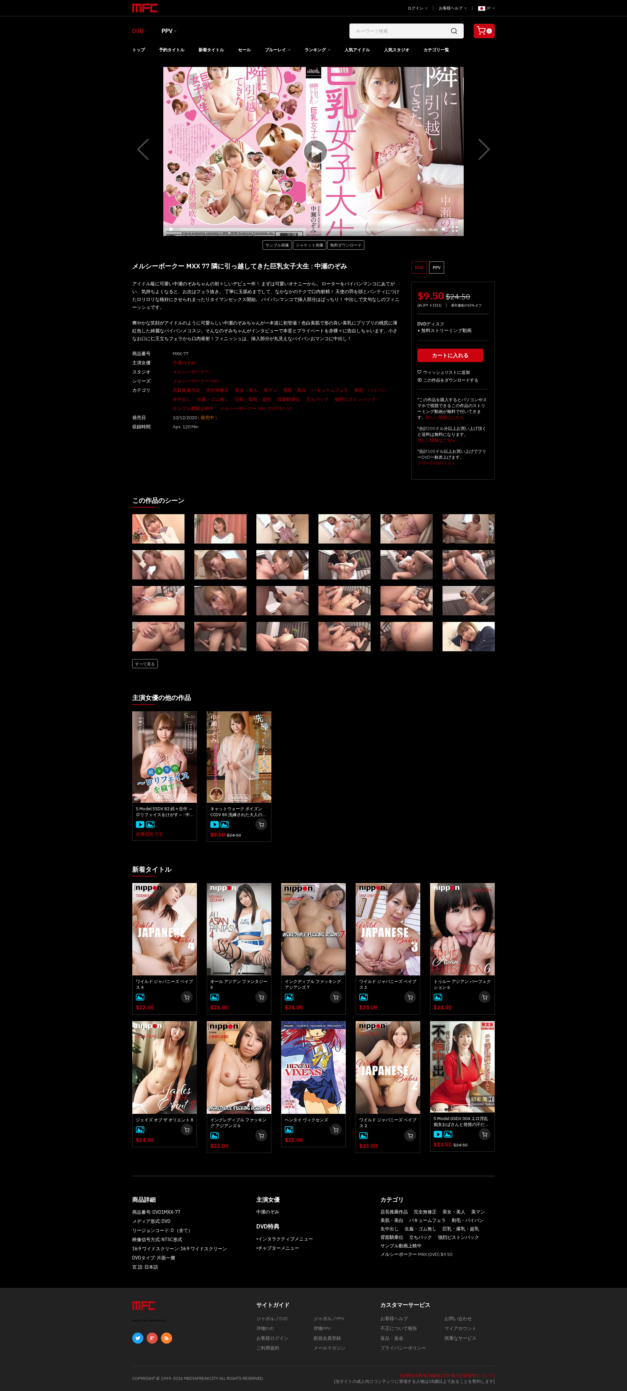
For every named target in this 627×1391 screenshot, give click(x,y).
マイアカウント (460, 1328)
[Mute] (444, 229)
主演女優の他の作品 (161, 697)
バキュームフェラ (330, 390)
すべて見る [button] (145, 663)
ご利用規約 (267, 1348)
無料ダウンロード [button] (346, 244)
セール (244, 50)
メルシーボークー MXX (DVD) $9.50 (256, 408)
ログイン (416, 8)
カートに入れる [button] (450, 355)
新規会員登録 (327, 1338)
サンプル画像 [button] (277, 244)
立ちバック (317, 399)
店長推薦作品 (186, 390)
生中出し (182, 399)
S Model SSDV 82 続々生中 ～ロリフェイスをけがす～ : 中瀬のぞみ (164, 812)
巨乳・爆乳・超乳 (253, 399)
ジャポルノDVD (272, 1318)
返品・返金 (391, 1338)
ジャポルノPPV (329, 1318)
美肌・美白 (294, 390)
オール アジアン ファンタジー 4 (238, 984)
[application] (313, 151)
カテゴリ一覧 (436, 50)
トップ (138, 50)
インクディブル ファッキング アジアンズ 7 (313, 984)
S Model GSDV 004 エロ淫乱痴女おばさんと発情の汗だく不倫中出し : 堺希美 (461, 1122)
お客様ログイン (272, 1338)
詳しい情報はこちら (445, 417)
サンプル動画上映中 (193, 408)
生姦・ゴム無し (213, 399)
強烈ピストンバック (355, 399)
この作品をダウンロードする (450, 380)
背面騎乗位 (288, 399)
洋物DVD (265, 1328)
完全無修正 (217, 390)
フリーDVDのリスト (436, 463)
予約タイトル (172, 50)
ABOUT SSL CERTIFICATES (149, 1321)
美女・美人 (246, 390)
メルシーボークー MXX (196, 381)
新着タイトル (211, 50)
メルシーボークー (191, 372)
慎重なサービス (460, 1338)
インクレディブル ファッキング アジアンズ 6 (238, 1123)
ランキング (315, 50)
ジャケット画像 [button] (309, 244)
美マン (270, 390)
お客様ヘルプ (451, 8)
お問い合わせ (458, 1318)
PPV (167, 31)
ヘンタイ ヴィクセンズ (306, 1120)
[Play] (313, 151)
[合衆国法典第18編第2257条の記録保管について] (447, 1375)
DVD (138, 31)
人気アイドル (357, 50)
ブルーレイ (275, 50)
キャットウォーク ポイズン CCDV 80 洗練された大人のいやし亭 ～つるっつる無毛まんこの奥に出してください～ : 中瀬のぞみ (238, 812)
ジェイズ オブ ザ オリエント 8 (164, 1120)
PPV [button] (437, 267)
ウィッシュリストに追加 (446, 372)
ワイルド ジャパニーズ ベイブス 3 (387, 984)
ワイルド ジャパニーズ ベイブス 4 (164, 984)
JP (488, 8)
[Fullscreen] (455, 229)
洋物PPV (322, 1328)
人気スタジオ (397, 50)
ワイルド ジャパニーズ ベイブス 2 (387, 1123)
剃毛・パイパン (370, 390)
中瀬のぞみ (184, 363)
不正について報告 (398, 1328)
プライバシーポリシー (403, 1348)
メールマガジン (330, 1348)
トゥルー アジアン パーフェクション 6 (462, 984)
